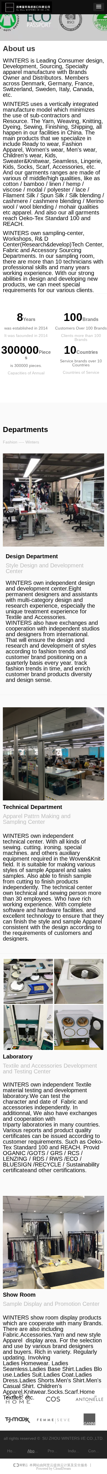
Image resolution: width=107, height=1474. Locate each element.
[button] (98, 7)
